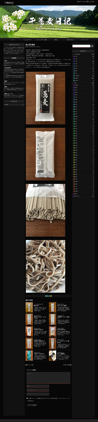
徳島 (76, 169)
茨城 (76, 101)
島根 (76, 159)
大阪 (76, 147)
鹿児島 (76, 191)
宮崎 (76, 188)
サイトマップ (84, 39)
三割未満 (77, 75)
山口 (76, 167)
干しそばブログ (27, 39)
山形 (76, 97)
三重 (76, 140)
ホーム (13, 39)
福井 (76, 126)
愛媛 (76, 174)
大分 (76, 186)
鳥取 (76, 157)
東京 (76, 114)
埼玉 (76, 109)
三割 (76, 73)
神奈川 (76, 116)
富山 (76, 121)
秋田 (76, 94)
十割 (76, 56)
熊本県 (76, 181)
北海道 (76, 85)
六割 (76, 66)
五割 (76, 68)
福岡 (76, 176)
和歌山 (76, 155)
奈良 (76, 152)
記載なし (77, 78)
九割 (76, 58)
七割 (76, 63)
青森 (76, 87)
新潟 (76, 118)
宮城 (76, 92)
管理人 (56, 39)
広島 (76, 164)
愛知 (76, 138)
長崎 (76, 183)
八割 (76, 61)
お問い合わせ (70, 39)
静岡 (76, 135)
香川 (76, 171)
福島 (76, 99)
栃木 (76, 104)
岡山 (76, 162)
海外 (76, 193)
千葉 (76, 111)
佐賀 (76, 179)
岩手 (76, 89)
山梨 (76, 128)
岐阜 (76, 133)
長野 (76, 130)
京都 (76, 145)
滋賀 (76, 143)
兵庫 (76, 150)
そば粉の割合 (77, 54)
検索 (92, 46)
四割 (76, 70)
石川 (76, 123)
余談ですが (76, 196)
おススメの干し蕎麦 (42, 39)
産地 (75, 82)
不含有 (76, 80)
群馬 (76, 106)
